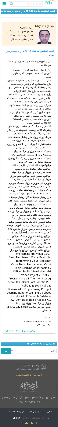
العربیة (25, 418)
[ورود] (32, 423)
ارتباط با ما (30, 411)
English (16, 418)
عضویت (11, 411)
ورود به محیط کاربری (38, 418)
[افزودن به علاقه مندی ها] (21, 423)
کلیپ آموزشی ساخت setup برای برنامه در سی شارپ (30, 53)
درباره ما (20, 411)
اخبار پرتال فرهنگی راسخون (29, 375)
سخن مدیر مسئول (44, 411)
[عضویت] (27, 423)
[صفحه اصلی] (36, 423)
